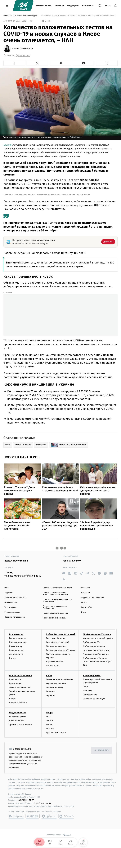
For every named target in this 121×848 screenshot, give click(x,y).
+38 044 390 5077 (72, 560)
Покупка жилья (16, 720)
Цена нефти (15, 679)
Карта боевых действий (57, 642)
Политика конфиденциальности (57, 588)
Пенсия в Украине (18, 702)
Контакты (85, 588)
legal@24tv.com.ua (42, 803)
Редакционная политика (15, 598)
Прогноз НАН (23, 55)
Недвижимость (17, 712)
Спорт (49, 712)
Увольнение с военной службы (98, 638)
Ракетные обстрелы (55, 638)
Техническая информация (54, 618)
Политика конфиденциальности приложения (57, 600)
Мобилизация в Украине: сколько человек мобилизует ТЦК (97, 661)
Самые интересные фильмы (59, 679)
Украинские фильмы (56, 683)
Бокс (48, 716)
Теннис (49, 724)
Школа (86, 686)
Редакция (8, 593)
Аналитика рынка (17, 716)
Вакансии (85, 593)
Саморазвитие (90, 694)
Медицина (73, 5)
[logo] (23, 6)
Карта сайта (86, 607)
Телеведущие (10, 607)
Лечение (59, 5)
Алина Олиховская (22, 49)
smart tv (49, 816)
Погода (12, 658)
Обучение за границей (94, 698)
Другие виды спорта (56, 732)
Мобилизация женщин (94, 646)
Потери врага (52, 665)
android (16, 816)
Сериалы (50, 695)
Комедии (50, 691)
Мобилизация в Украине (97, 634)
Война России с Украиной (60, 634)
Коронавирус (44, 5)
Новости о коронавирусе (26, 16)
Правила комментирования (55, 613)
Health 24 (7, 16)
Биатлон (50, 728)
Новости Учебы (91, 675)
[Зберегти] (106, 63)
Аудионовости (16, 654)
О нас (6, 588)
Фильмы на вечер (54, 687)
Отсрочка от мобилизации (96, 654)
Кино (49, 675)
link (63, 573)
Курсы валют (15, 683)
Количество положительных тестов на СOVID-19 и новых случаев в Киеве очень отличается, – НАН (79, 16)
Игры (83, 612)
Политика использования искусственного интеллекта (55, 594)
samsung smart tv (66, 816)
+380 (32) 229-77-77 (25, 800)
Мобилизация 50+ (91, 642)
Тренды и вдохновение (20, 724)
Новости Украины (17, 642)
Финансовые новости (19, 687)
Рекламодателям (12, 612)
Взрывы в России (54, 661)
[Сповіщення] (115, 6)
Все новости (16, 634)
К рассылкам (102, 750)
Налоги (12, 698)
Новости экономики (20, 675)
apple (33, 816)
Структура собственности (92, 598)
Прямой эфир (15, 646)
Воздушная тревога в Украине (60, 650)
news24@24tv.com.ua (16, 560)
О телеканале (10, 602)
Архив (84, 602)
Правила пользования (14, 617)
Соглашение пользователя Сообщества (55, 607)
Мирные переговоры (56, 646)
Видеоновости (16, 650)
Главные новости (17, 638)
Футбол (49, 720)
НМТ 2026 (87, 690)
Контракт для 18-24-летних (96, 650)
